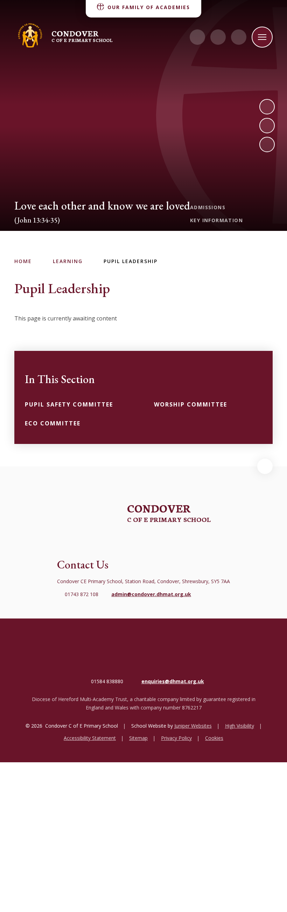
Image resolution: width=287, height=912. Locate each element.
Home (23, 261)
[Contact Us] (197, 37)
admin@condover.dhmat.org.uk (151, 594)
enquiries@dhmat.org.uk (172, 681)
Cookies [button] (214, 738)
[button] (265, 466)
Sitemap (138, 738)
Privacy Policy (176, 738)
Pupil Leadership (131, 261)
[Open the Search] (238, 37)
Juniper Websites (193, 725)
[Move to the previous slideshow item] (267, 125)
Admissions (207, 207)
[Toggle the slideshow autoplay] (267, 144)
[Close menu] (262, 37)
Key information (216, 220)
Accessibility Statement (90, 738)
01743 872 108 (81, 594)
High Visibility (239, 725)
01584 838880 (107, 681)
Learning (68, 261)
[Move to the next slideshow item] (267, 106)
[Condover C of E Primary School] (30, 35)
